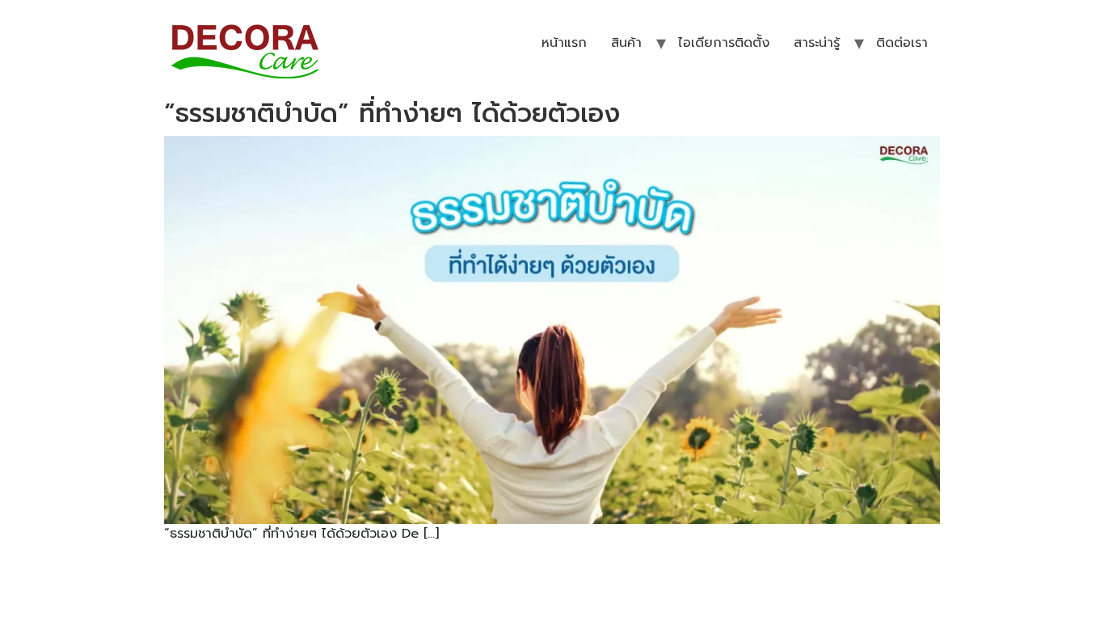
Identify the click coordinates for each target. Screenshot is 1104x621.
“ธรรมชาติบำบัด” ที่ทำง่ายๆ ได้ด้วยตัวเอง (392, 113)
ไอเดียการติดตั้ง (723, 43)
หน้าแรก (564, 43)
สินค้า (626, 43)
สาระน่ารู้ (817, 43)
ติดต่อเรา (902, 43)
